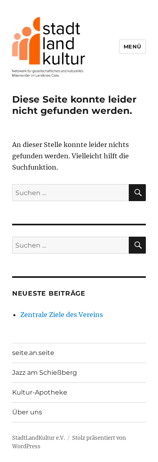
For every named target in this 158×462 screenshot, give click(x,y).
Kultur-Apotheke (39, 392)
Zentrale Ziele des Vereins (61, 315)
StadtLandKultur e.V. (38, 438)
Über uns (27, 412)
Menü (132, 46)
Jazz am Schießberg (44, 372)
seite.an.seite (33, 353)
